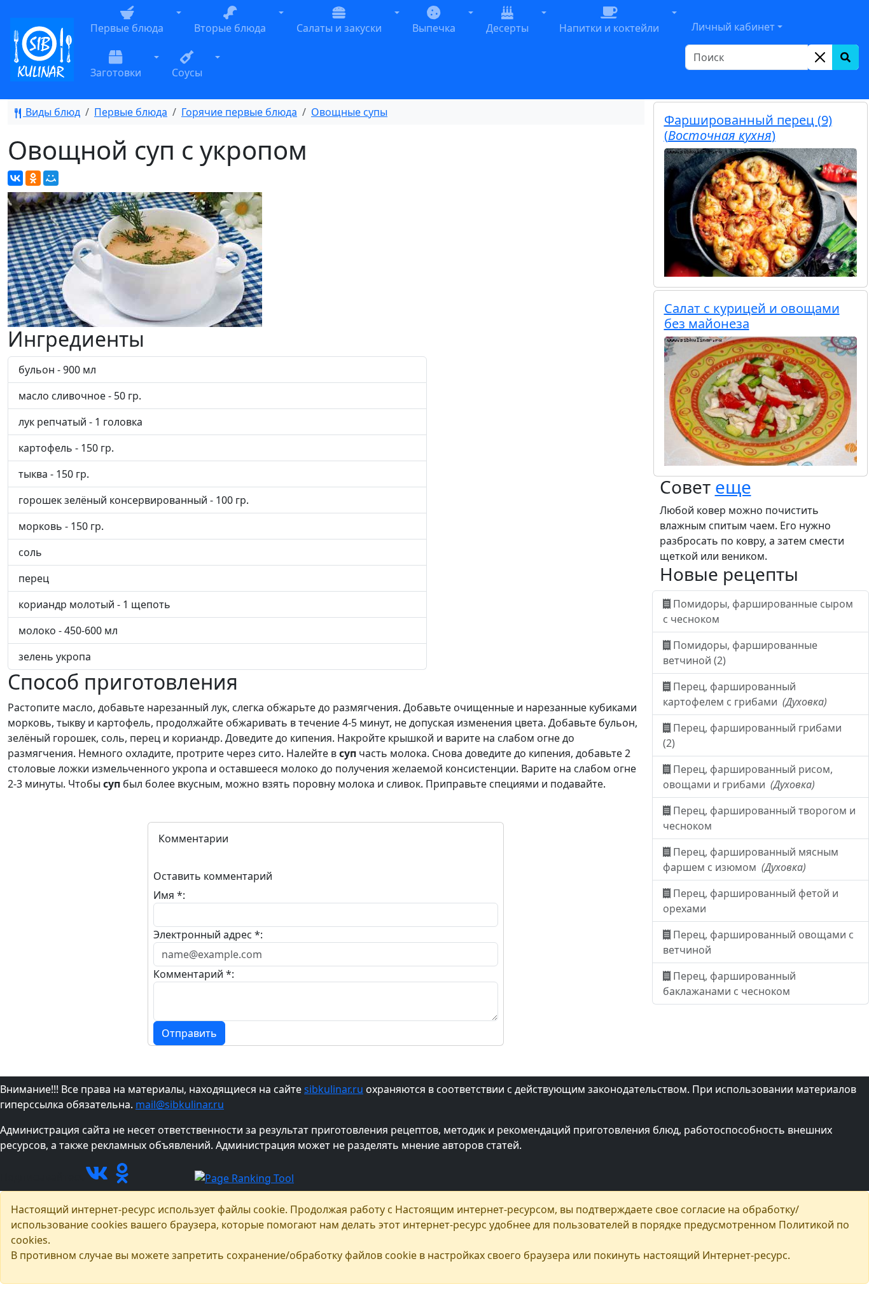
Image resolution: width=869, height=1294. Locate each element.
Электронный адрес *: (208, 935)
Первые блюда (130, 112)
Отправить (189, 1033)
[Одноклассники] (33, 178)
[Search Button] (845, 57)
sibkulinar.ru (333, 1089)
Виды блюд (51, 112)
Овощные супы (349, 112)
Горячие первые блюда (239, 112)
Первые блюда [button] (126, 28)
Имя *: (169, 895)
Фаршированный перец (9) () (748, 127)
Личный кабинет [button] (733, 27)
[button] (179, 27)
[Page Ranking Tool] (244, 1177)
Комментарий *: (193, 974)
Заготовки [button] (115, 73)
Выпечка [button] (433, 28)
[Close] (820, 57)
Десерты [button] (507, 28)
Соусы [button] (187, 73)
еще (733, 487)
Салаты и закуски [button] (339, 28)
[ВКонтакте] (15, 178)
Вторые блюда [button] (230, 28)
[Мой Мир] (51, 178)
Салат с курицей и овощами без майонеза (752, 316)
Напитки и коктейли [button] (609, 28)
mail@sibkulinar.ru (180, 1104)
